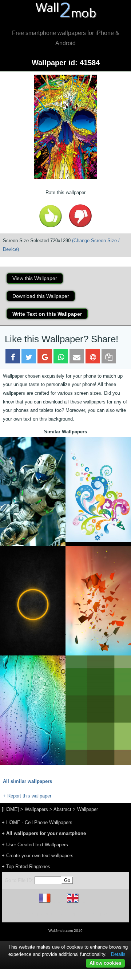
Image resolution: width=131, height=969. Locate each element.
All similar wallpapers (27, 781)
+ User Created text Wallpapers (35, 844)
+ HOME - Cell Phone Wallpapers (37, 822)
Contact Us (112, 914)
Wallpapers (36, 809)
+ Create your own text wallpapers (38, 855)
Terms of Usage (23, 914)
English (85, 903)
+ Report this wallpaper (27, 796)
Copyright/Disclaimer (56, 914)
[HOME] (10, 809)
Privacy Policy (87, 914)
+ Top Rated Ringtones (26, 866)
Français (58, 903)
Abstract (62, 809)
